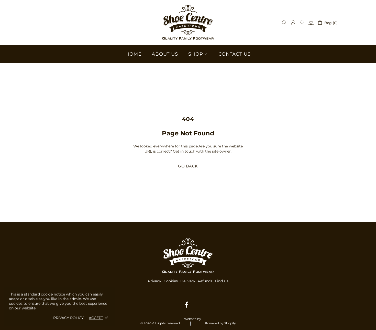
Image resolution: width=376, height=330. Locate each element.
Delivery (187, 281)
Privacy (154, 281)
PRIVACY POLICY (68, 317)
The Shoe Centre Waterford (188, 22)
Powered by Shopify (220, 323)
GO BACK (188, 166)
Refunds (205, 281)
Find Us (221, 281)
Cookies (171, 281)
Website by (192, 319)
